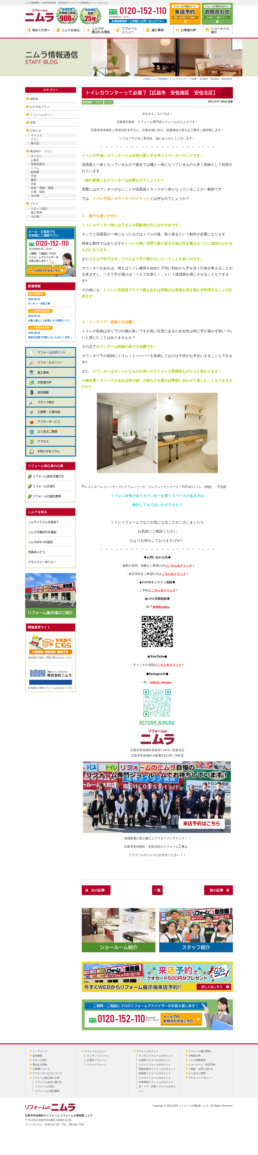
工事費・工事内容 (48, 412)
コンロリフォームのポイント (155, 1077)
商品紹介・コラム (92, 102)
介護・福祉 (38, 191)
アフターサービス (48, 421)
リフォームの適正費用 (47, 496)
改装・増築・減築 (42, 187)
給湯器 (35, 171)
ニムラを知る (71, 30)
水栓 (33, 175)
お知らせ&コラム (48, 451)
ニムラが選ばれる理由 (101, 30)
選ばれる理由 (39, 1064)
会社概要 (43, 392)
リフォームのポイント (51, 352)
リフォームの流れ (44, 486)
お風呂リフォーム (97, 1060)
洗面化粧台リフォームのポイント (157, 1069)
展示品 (35, 143)
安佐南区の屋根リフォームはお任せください (50, 688)
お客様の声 (188, 30)
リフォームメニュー (129, 30)
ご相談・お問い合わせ (200, 1069)
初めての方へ (41, 30)
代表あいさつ (36, 552)
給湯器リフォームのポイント (155, 1073)
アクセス (43, 441)
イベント (36, 135)
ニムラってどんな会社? (43, 522)
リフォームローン (41, 114)
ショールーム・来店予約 (201, 1064)
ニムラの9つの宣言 (40, 542)
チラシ (35, 139)
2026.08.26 (39, 298)
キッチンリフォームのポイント (156, 1055)
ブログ (34, 203)
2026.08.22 (51, 332)
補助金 (34, 98)
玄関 (33, 122)
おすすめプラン (40, 106)
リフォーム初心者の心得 (45, 1077)
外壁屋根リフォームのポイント (156, 1082)
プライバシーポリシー (42, 562)
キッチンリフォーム (98, 1055)
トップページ (39, 1051)
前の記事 (216, 890)
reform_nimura (160, 682)
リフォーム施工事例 (199, 1051)
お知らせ (35, 130)
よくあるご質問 (47, 431)
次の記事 (98, 890)
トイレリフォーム (97, 1064)
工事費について (41, 1069)
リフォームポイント (147, 1051)
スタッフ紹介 (39, 208)
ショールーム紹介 (220, 30)
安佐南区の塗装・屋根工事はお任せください (50, 657)
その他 (35, 195)
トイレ (108, 102)
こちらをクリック (180, 565)
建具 (33, 179)
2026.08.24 (51, 315)
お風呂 (35, 160)
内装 (33, 183)
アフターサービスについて (47, 1073)
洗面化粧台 (38, 164)
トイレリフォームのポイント (155, 1064)
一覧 (157, 890)
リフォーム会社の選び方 (48, 476)
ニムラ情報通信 (196, 1060)
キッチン (36, 156)
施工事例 (158, 30)
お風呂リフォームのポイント (155, 1060)
